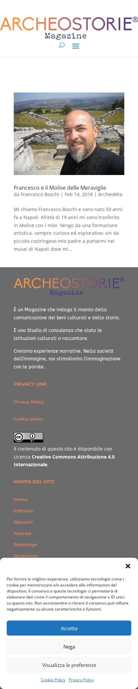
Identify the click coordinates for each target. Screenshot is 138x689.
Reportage (25, 544)
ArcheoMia (110, 194)
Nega (69, 646)
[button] (128, 566)
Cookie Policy (53, 680)
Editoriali (24, 510)
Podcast (22, 533)
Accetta (69, 628)
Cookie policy (28, 418)
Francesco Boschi (40, 194)
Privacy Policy (81, 680)
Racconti (23, 522)
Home (20, 499)
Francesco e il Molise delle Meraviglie (60, 187)
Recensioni (26, 555)
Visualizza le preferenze (69, 665)
